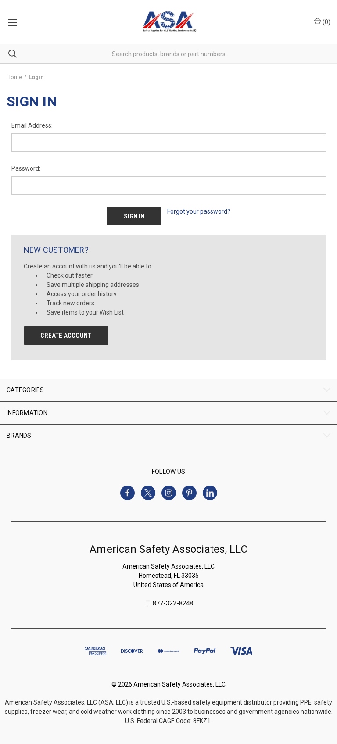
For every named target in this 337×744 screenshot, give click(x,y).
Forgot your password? (198, 211)
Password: (25, 168)
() (325, 21)
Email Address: (32, 125)
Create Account (65, 336)
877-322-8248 (173, 604)
